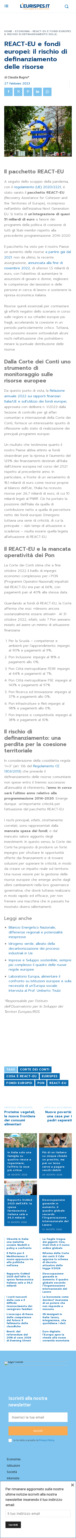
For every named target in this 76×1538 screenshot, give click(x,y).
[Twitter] (18, 92)
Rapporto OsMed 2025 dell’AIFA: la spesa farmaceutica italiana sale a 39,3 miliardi (19, 1209)
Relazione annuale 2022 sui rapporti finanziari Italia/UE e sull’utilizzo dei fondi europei (35, 396)
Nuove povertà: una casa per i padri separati (58, 1116)
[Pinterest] (28, 92)
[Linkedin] (37, 92)
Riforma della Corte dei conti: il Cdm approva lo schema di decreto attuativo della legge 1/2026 (55, 1260)
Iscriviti (38, 1430)
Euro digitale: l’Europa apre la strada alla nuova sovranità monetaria (55, 1336)
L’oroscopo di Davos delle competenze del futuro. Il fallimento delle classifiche (20, 1320)
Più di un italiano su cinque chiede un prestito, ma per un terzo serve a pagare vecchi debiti (54, 1161)
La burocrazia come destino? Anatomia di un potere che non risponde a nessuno (55, 1303)
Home (8, 31)
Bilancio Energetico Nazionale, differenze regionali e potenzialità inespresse (35, 932)
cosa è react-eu (21, 1076)
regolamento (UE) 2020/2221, (38, 187)
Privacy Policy (46, 1440)
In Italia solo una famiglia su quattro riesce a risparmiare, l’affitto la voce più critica (19, 1161)
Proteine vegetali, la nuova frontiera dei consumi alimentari (19, 1118)
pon (41, 1083)
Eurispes (50, 1076)
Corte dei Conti (34, 1069)
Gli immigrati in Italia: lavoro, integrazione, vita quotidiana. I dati (54, 1318)
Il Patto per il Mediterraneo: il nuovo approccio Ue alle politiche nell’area (20, 1259)
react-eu (57, 1083)
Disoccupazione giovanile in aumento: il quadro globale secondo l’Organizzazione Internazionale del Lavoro (55, 1212)
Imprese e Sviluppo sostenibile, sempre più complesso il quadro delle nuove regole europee (40, 965)
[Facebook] (8, 92)
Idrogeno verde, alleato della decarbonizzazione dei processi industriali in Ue (34, 948)
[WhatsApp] (47, 92)
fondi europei (19, 1083)
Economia (22, 31)
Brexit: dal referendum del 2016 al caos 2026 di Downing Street (19, 1336)
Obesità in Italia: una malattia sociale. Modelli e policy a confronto (19, 1243)
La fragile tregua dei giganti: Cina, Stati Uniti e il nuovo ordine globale (55, 1243)
